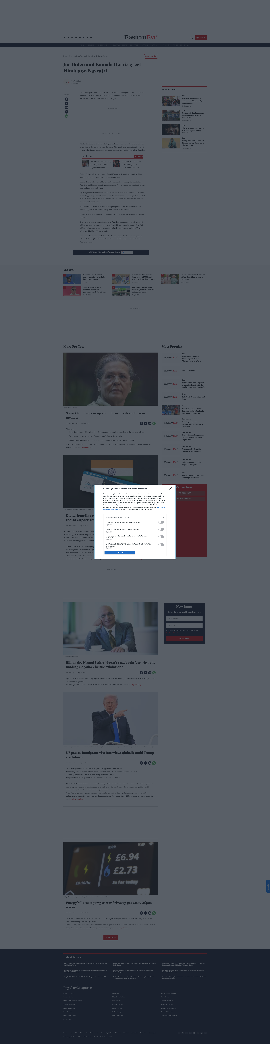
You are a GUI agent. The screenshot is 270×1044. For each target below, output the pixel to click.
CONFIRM (120, 552)
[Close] (171, 489)
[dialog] (135, 522)
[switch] (161, 522)
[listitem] (135, 517)
